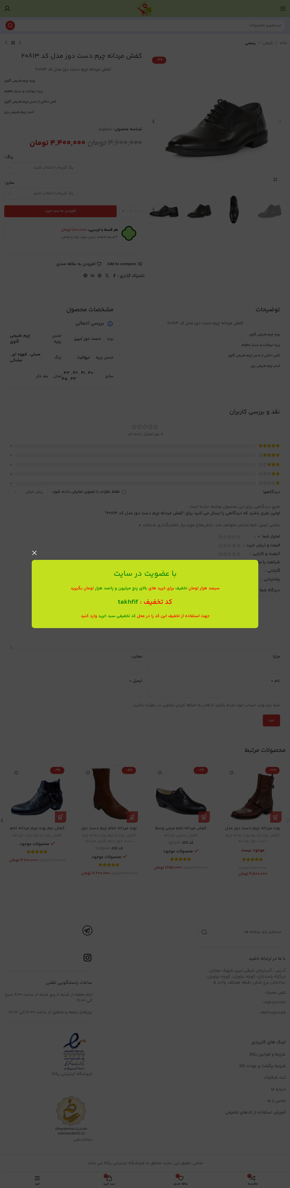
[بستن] (34, 553)
